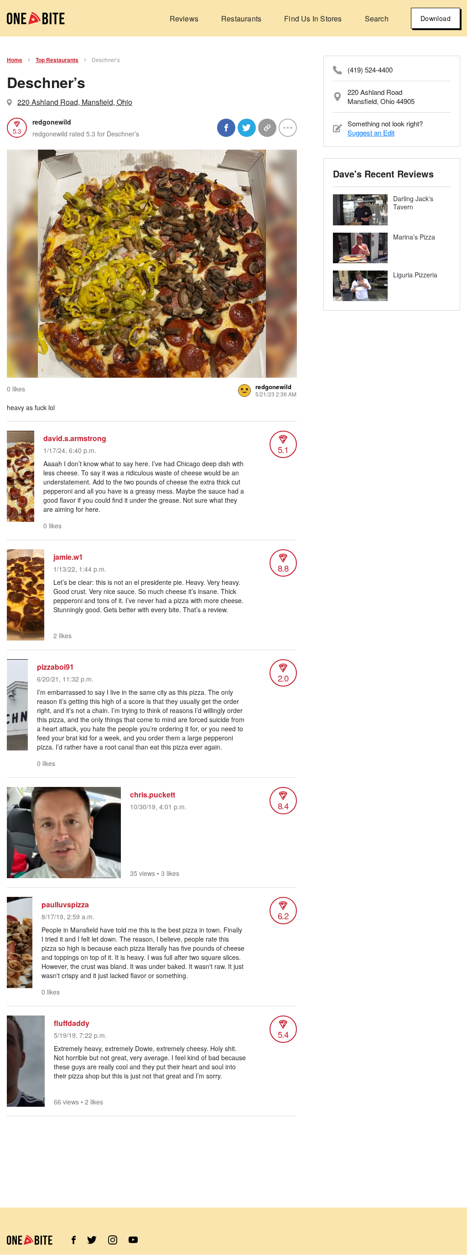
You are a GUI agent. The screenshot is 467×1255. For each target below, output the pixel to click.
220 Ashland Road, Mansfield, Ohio (74, 102)
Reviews (184, 18)
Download (435, 18)
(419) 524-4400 (370, 69)
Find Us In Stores (313, 18)
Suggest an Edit (371, 132)
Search (377, 18)
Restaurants (241, 18)
